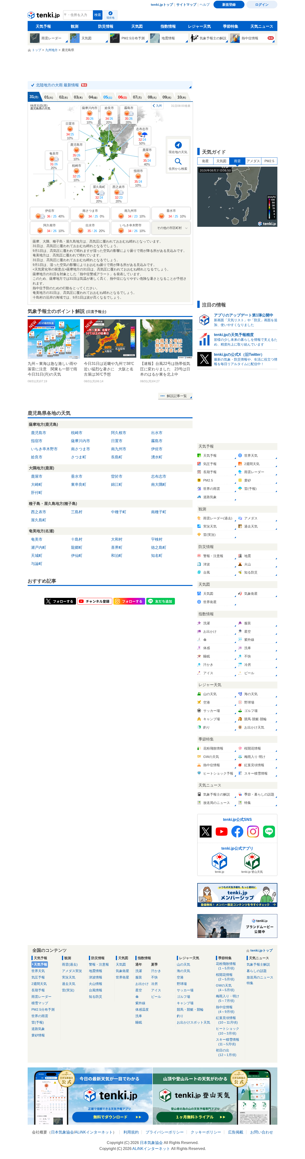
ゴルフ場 (183, 997)
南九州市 (118, 449)
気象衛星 (122, 971)
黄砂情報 (38, 1035)
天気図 (137, 26)
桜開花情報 (225, 977)
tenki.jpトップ (162, 4)
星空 (138, 990)
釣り (180, 1016)
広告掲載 (235, 1132)
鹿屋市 (147, 157)
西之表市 (118, 194)
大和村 (116, 539)
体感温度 (142, 1009)
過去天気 (68, 984)
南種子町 (158, 512)
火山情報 (95, 984)
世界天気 (38, 971)
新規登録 (229, 4)
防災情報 (105, 26)
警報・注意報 (99, 964)
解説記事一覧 (177, 396)
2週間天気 (39, 984)
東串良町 (78, 484)
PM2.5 (269, 161)
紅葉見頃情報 (227, 1020)
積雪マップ (39, 1003)
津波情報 (95, 977)
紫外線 (140, 1003)
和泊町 (116, 556)
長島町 (116, 457)
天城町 (36, 556)
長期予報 (38, 990)
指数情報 (168, 26)
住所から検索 (178, 169)
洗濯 (138, 971)
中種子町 (118, 512)
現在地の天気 (178, 152)
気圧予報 (38, 977)
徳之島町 (158, 547)
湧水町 (157, 457)
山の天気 (183, 964)
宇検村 (157, 539)
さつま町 (78, 457)
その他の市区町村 (169, 228)
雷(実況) (68, 990)
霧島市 (128, 115)
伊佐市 (157, 449)
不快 (154, 977)
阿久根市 (118, 433)
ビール (156, 997)
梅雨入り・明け (227, 998)
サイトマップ (186, 4)
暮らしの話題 (257, 971)
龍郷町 (76, 547)
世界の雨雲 (39, 1016)
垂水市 (76, 476)
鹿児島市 (76, 152)
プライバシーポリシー (165, 1132)
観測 (74, 26)
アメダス (253, 161)
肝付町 (36, 493)
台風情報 (95, 990)
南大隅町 (158, 484)
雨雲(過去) (70, 964)
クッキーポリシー (206, 1132)
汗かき (156, 971)
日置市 (70, 131)
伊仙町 (76, 556)
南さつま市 (80, 449)
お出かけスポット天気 (193, 1022)
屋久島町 (99, 194)
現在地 (110, 17)
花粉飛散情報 (226, 966)
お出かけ (142, 984)
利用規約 (131, 1132)
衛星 (205, 161)
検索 (97, 15)
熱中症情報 (225, 1009)
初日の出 (226, 1052)
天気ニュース (261, 26)
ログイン (262, 4)
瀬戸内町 (38, 547)
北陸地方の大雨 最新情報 (61, 85)
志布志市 (142, 136)
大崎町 (36, 484)
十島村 (76, 539)
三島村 (76, 512)
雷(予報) (37, 1022)
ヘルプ (205, 4)
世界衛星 (122, 977)
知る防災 (95, 997)
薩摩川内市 (89, 115)
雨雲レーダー (41, 997)
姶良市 (109, 115)
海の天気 (183, 971)
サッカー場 (185, 990)
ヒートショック (227, 1031)
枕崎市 (76, 173)
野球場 (182, 984)
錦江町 (116, 484)
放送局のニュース (260, 977)
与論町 (36, 564)
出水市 (157, 433)
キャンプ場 (185, 1003)
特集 (250, 983)
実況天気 (68, 977)
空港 (180, 977)
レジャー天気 (199, 26)
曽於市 (116, 476)
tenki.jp (44, 16)
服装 (138, 977)
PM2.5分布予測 (43, 1009)
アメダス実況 (72, 971)
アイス (156, 990)
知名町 (157, 556)
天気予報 (43, 26)
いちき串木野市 (44, 449)
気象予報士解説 (258, 964)
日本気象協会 (62, 1132)
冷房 (154, 984)
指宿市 (138, 178)
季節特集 (230, 26)
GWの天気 (225, 987)
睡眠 (138, 1022)
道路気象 (38, 1029)
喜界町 (116, 547)
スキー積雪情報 (227, 1042)
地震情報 (95, 971)
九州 (159, 105)
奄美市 (54, 161)
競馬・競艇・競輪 (190, 1009)
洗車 (138, 1016)
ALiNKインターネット (94, 1132)
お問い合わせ (261, 1132)
